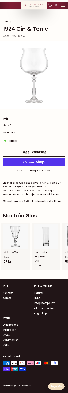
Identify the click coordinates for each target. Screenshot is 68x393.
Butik (6, 345)
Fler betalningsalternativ (33, 170)
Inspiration (9, 330)
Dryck (6, 335)
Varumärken (11, 340)
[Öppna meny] (63, 5)
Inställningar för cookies (17, 385)
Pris (6, 119)
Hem (6, 21)
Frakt (37, 298)
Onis (6, 35)
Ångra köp (40, 313)
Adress (7, 298)
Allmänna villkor (44, 308)
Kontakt (8, 293)
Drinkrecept (10, 325)
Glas (31, 215)
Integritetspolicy (44, 303)
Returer (38, 293)
